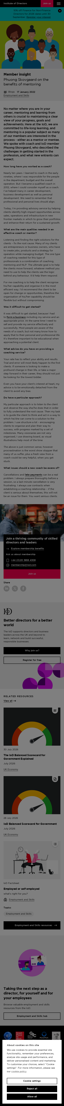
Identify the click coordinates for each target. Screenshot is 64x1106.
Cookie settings (32, 1081)
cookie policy (18, 1072)
